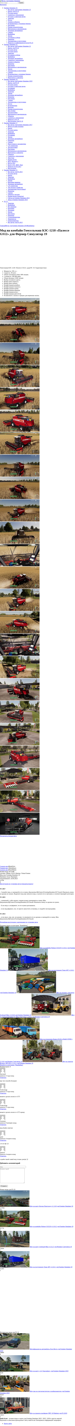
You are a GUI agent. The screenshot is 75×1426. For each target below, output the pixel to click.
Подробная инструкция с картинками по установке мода (19, 922)
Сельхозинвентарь (14, 217)
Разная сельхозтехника (15, 27)
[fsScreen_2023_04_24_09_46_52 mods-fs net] (20, 498)
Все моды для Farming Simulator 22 (19, 46)
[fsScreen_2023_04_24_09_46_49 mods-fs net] (20, 476)
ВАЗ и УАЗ (11, 163)
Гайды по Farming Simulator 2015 (19, 198)
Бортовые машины (14, 182)
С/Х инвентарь (13, 145)
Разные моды (12, 159)
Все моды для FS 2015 (15, 172)
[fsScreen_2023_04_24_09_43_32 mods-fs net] (20, 834)
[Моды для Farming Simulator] (10, 1)
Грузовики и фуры (14, 37)
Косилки (11, 107)
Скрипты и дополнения (16, 15)
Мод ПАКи (11, 111)
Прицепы (11, 39)
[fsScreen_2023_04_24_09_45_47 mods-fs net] (20, 677)
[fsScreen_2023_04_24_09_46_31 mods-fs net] (20, 610)
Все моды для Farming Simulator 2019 (20, 81)
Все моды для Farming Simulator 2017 (20, 125)
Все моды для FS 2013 (15, 222)
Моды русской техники (15, 126)
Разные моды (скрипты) (16, 196)
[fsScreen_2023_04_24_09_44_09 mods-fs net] (20, 789)
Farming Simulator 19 (10, 79)
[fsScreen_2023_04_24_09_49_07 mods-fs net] (20, 342)
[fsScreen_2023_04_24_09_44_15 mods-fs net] (20, 812)
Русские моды (12, 50)
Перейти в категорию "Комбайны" (11, 1065)
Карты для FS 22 (13, 48)
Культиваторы (12, 105)
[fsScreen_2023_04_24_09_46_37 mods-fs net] (20, 543)
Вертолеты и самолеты (15, 77)
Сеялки (10, 32)
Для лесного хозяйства (15, 187)
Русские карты (13, 13)
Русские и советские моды (16, 16)
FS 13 (6, 201)
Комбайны (11, 34)
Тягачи (10, 36)
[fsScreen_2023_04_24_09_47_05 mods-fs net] (20, 454)
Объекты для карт (14, 194)
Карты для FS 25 (13, 11)
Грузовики (11, 88)
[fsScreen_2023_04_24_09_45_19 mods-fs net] (20, 745)
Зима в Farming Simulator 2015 (18, 200)
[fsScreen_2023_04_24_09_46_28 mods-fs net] (20, 633)
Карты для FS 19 (13, 83)
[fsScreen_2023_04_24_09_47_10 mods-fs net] (20, 431)
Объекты (11, 116)
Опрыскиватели (13, 220)
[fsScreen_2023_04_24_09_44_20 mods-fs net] (20, 767)
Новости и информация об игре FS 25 (20, 43)
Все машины (12, 207)
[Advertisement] (16, 251)
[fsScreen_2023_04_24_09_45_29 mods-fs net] (20, 655)
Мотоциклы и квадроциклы (17, 29)
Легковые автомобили (15, 30)
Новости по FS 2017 (14, 166)
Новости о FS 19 (13, 119)
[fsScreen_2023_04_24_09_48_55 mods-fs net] (20, 364)
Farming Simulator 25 (10, 8)
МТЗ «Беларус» (13, 161)
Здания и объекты (14, 22)
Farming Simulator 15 (10, 170)
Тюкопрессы (12, 219)
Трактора (11, 18)
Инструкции (12, 168)
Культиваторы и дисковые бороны (19, 23)
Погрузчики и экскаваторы (17, 144)
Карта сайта (8, 1423)
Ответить (3, 1077)
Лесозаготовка (12, 112)
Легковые (11, 210)
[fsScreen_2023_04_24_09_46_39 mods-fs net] (20, 565)
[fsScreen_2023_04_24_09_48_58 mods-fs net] (20, 319)
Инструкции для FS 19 (15, 121)
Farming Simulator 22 (10, 44)
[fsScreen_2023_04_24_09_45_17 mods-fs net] (20, 722)
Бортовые (11, 208)
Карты (10, 128)
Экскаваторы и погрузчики (17, 41)
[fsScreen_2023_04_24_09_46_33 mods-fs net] (20, 588)
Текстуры (11, 158)
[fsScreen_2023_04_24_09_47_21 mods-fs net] (20, 409)
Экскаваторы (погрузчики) (17, 189)
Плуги (10, 20)
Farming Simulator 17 (10, 123)
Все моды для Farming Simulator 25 (19, 9)
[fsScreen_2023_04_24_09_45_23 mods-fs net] (20, 700)
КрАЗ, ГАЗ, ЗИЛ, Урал (15, 165)
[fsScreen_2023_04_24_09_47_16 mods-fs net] (20, 386)
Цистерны (11, 25)
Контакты (3, 4)
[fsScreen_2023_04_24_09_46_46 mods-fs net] (20, 521)
